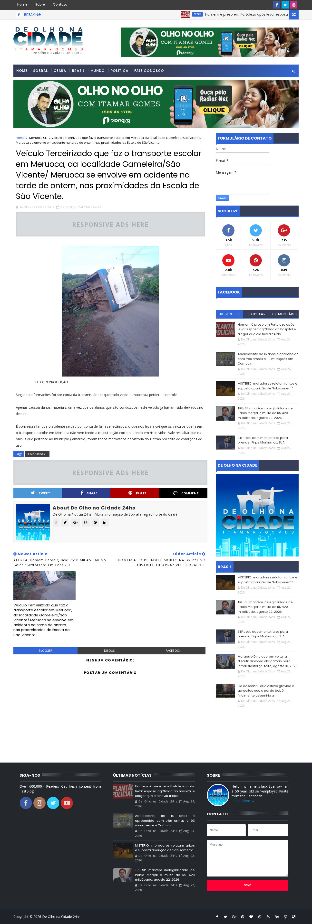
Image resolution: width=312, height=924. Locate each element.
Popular (257, 313)
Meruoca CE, (95, 207)
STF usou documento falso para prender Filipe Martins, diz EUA (263, 440)
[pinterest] (242, 916)
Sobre (40, 4)
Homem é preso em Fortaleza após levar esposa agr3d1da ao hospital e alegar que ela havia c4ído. (267, 329)
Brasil (78, 70)
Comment (190, 493)
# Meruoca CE (37, 454)
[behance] (276, 916)
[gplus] (234, 916)
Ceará (180, 14)
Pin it (141, 493)
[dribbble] (259, 916)
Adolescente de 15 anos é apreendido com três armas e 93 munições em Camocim (268, 359)
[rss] (268, 916)
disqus (109, 651)
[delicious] (293, 916)
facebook (173, 651)
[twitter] (285, 5)
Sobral (40, 70)
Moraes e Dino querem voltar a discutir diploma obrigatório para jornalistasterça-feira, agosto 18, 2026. (268, 661)
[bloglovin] (251, 916)
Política (119, 70)
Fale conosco (149, 70)
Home (22, 4)
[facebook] (276, 5)
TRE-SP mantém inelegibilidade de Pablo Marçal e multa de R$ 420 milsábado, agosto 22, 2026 (265, 413)
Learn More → (243, 800)
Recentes (229, 313)
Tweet (44, 493)
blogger (45, 651)
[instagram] (293, 5)
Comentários (285, 314)
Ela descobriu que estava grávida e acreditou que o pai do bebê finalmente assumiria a (266, 691)
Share (92, 493)
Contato (60, 4)
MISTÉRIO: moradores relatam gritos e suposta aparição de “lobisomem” (267, 386)
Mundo (97, 70)
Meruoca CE (38, 137)
